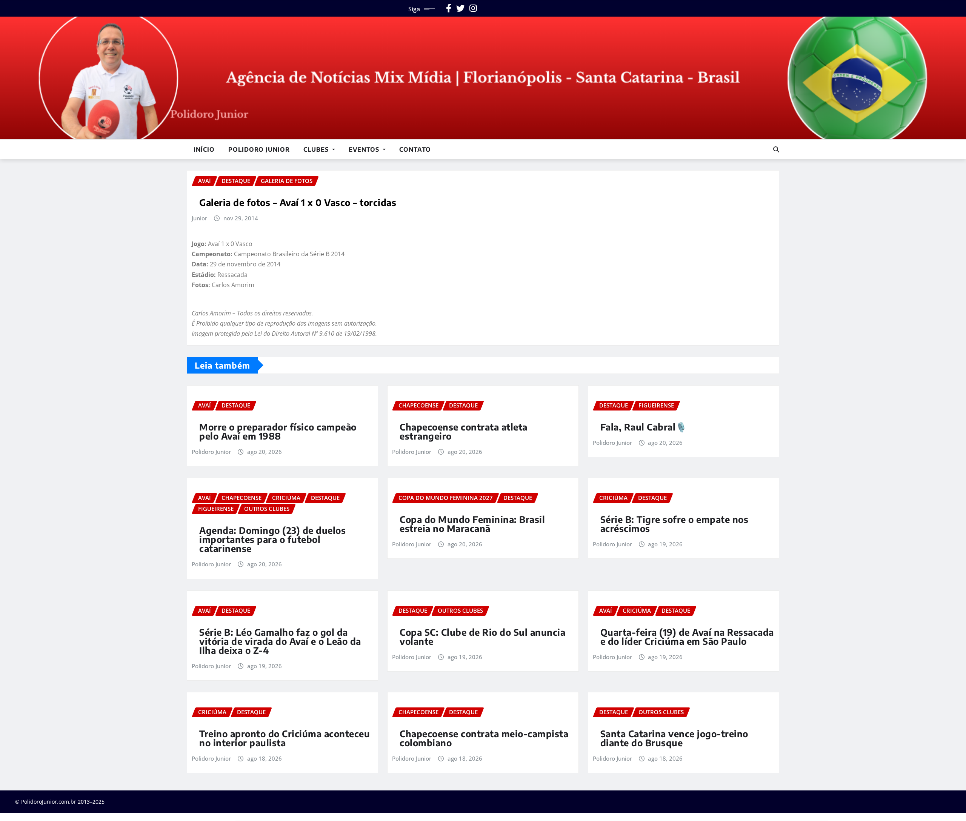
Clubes (317, 149)
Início (204, 149)
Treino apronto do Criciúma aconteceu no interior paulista (284, 738)
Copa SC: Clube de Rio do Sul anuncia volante (482, 636)
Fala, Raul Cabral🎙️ (643, 426)
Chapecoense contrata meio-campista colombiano (484, 738)
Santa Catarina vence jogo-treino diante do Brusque (674, 738)
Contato (415, 149)
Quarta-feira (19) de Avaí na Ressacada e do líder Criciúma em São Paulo (687, 636)
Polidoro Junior (259, 149)
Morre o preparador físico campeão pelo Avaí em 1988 (278, 431)
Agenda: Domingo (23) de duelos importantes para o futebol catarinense (272, 539)
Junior (199, 218)
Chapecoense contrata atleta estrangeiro (464, 431)
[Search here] (776, 149)
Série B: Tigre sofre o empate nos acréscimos (674, 524)
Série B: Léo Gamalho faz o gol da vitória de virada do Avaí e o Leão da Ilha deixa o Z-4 (280, 641)
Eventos (365, 149)
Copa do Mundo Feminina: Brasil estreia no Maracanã (472, 524)
